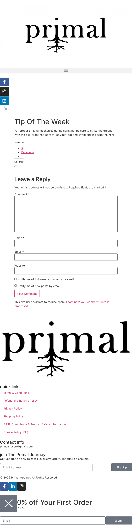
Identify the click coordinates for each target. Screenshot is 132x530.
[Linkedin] (4, 100)
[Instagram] (4, 91)
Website (19, 265)
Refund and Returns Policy (20, 400)
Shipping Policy (13, 416)
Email (19, 251)
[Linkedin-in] (13, 486)
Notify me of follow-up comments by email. (46, 279)
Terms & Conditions (16, 392)
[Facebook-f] (4, 82)
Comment (21, 194)
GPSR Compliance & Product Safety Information (34, 424)
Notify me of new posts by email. (39, 286)
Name (19, 238)
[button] (66, 70)
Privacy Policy (12, 408)
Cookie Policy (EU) (15, 432)
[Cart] (5, 108)
